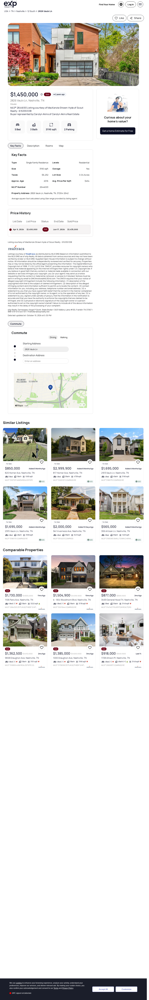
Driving (53, 337)
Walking (63, 337)
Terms (56, 988)
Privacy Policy (67, 988)
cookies (19, 983)
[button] (73, 54)
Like (121, 18)
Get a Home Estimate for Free (117, 130)
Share (137, 18)
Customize (126, 989)
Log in (131, 4)
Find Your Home (107, 4)
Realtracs (30, 254)
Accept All (103, 989)
